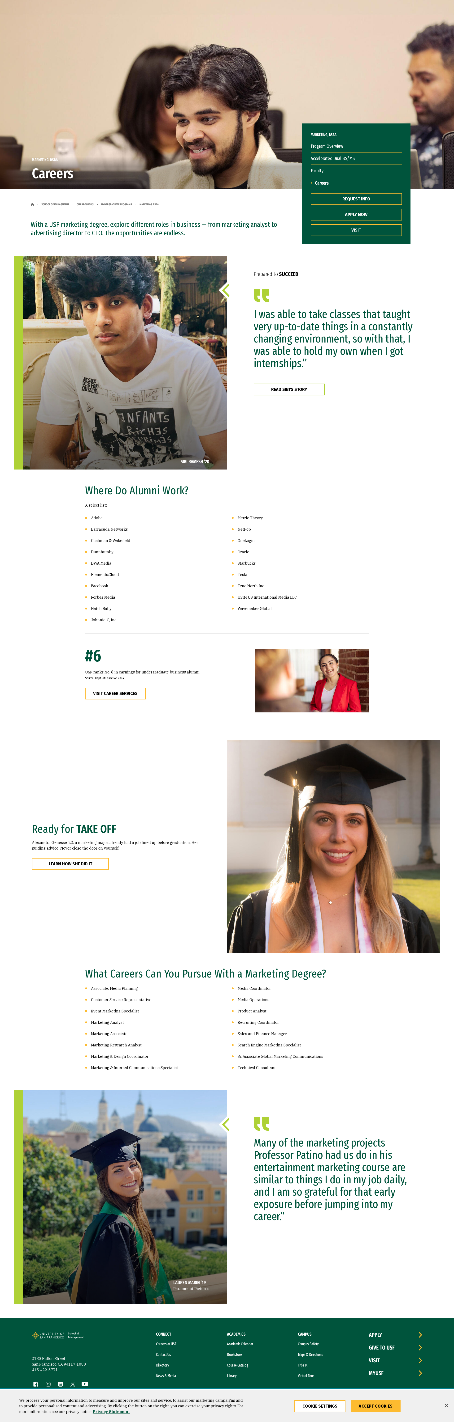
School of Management (55, 204)
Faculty (317, 171)
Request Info (356, 199)
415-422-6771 (45, 1369)
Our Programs (85, 204)
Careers (322, 183)
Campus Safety (308, 1344)
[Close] (446, 1405)
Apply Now (356, 214)
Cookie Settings (320, 1406)
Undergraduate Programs (116, 204)
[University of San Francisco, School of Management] (83, 1337)
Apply (375, 1335)
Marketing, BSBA (149, 204)
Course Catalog (237, 1365)
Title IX (302, 1365)
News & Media (166, 1376)
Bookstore (234, 1354)
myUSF (376, 1373)
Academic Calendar (240, 1344)
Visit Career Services (115, 693)
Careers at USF (166, 1344)
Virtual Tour (306, 1376)
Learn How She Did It (70, 864)
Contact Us (163, 1354)
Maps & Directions (310, 1354)
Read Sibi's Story (289, 389)
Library (232, 1376)
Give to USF (382, 1347)
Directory (162, 1365)
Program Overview (327, 146)
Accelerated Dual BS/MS (333, 158)
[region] (227, 1406)
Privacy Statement (111, 1411)
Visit (356, 230)
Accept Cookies (376, 1406)
